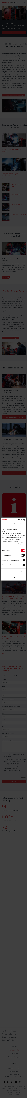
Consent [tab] (5, 524)
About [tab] (22, 524)
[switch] (23, 555)
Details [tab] (13, 524)
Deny (13, 577)
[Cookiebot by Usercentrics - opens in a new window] (19, 520)
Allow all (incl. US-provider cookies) (13, 572)
